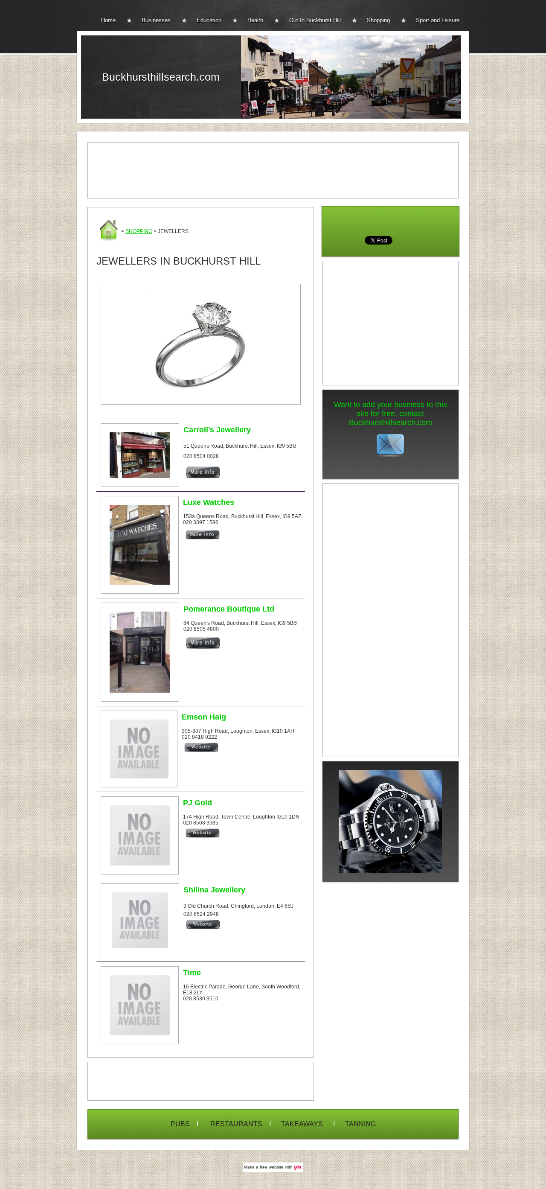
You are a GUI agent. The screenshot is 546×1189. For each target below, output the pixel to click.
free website (272, 1167)
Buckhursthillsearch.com (161, 77)
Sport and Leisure (437, 20)
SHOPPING (138, 231)
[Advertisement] (273, 170)
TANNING (360, 1124)
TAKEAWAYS (302, 1124)
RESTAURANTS (236, 1124)
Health (255, 20)
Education (209, 20)
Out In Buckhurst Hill (315, 20)
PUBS (180, 1124)
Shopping (378, 20)
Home (108, 20)
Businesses (156, 20)
